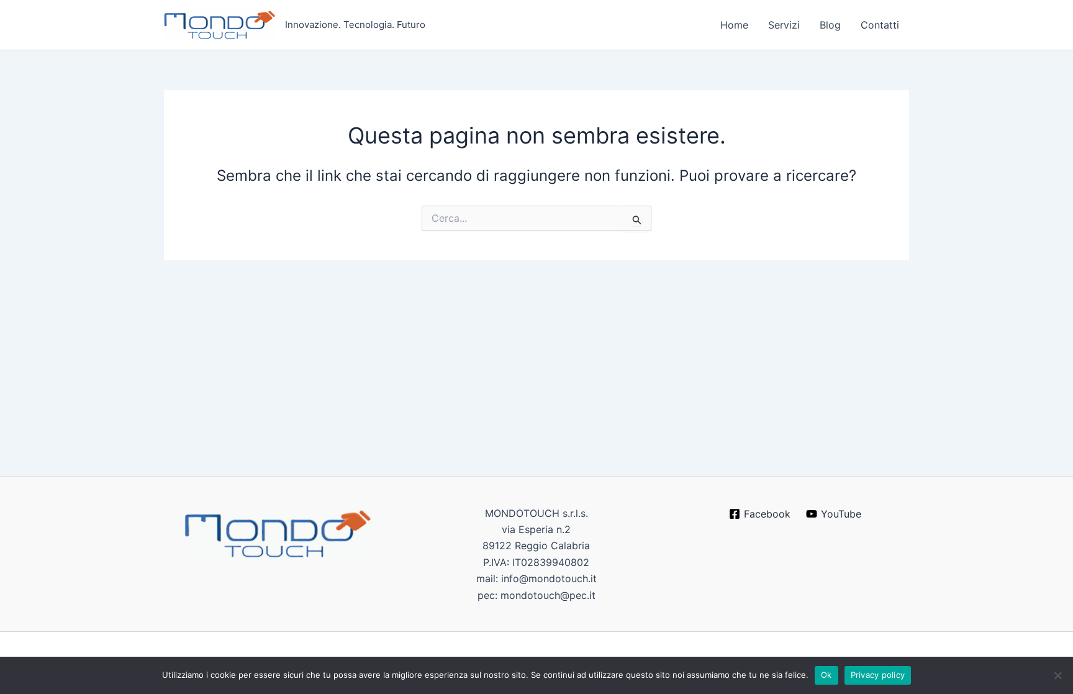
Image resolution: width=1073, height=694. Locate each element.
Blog (830, 25)
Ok (826, 675)
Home (734, 25)
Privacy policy (878, 675)
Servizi (784, 25)
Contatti (880, 25)
